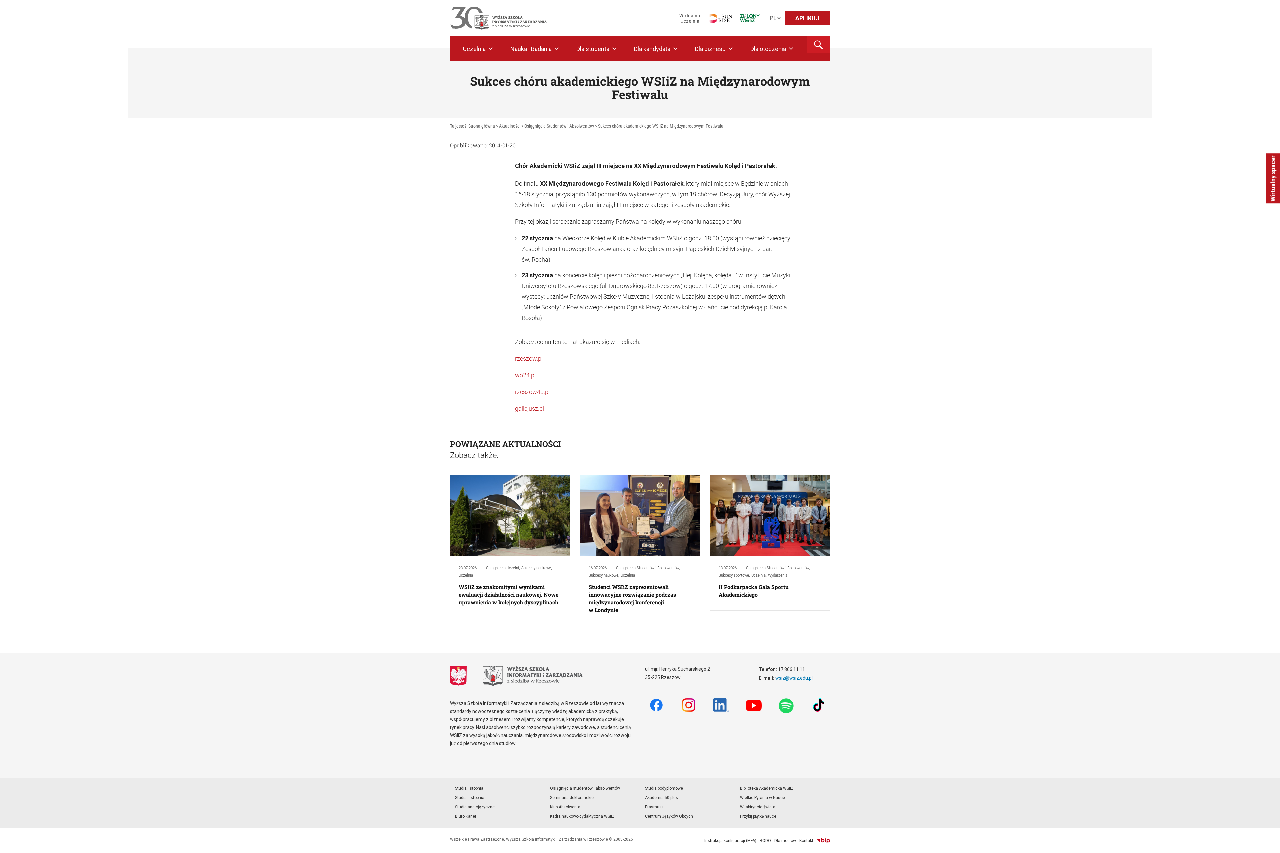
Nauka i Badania (531, 48)
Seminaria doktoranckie (572, 797)
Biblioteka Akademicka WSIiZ (767, 788)
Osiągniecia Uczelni (502, 567)
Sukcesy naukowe (536, 567)
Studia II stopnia (469, 797)
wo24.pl (525, 375)
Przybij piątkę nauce (758, 816)
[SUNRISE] (720, 18)
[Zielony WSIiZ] (750, 18)
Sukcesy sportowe (734, 575)
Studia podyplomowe (664, 788)
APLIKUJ (807, 18)
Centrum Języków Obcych (669, 816)
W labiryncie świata (757, 807)
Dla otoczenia (768, 48)
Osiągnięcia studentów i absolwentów (585, 788)
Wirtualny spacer (1272, 179)
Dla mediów (785, 840)
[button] (818, 44)
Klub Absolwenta (565, 807)
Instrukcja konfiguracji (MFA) (730, 840)
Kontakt (806, 840)
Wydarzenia (777, 575)
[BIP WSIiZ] (823, 841)
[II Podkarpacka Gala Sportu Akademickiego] (770, 515)
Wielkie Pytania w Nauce (762, 797)
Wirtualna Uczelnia (689, 18)
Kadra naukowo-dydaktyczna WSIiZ (582, 816)
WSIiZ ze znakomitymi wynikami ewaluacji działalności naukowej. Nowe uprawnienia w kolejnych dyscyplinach (508, 594)
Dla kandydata (652, 48)
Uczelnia (474, 48)
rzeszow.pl (529, 358)
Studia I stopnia (469, 788)
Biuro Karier (465, 816)
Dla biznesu (710, 48)
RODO (765, 840)
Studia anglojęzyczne (475, 807)
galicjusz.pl (529, 408)
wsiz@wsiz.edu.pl (794, 678)
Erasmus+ (654, 807)
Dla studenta (592, 48)
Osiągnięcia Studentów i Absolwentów (647, 567)
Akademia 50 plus (661, 797)
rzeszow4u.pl (532, 391)
